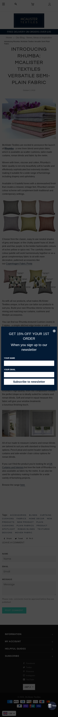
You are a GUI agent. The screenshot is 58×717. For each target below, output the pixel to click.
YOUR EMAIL (9, 370)
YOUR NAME (9, 358)
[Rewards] (52, 706)
